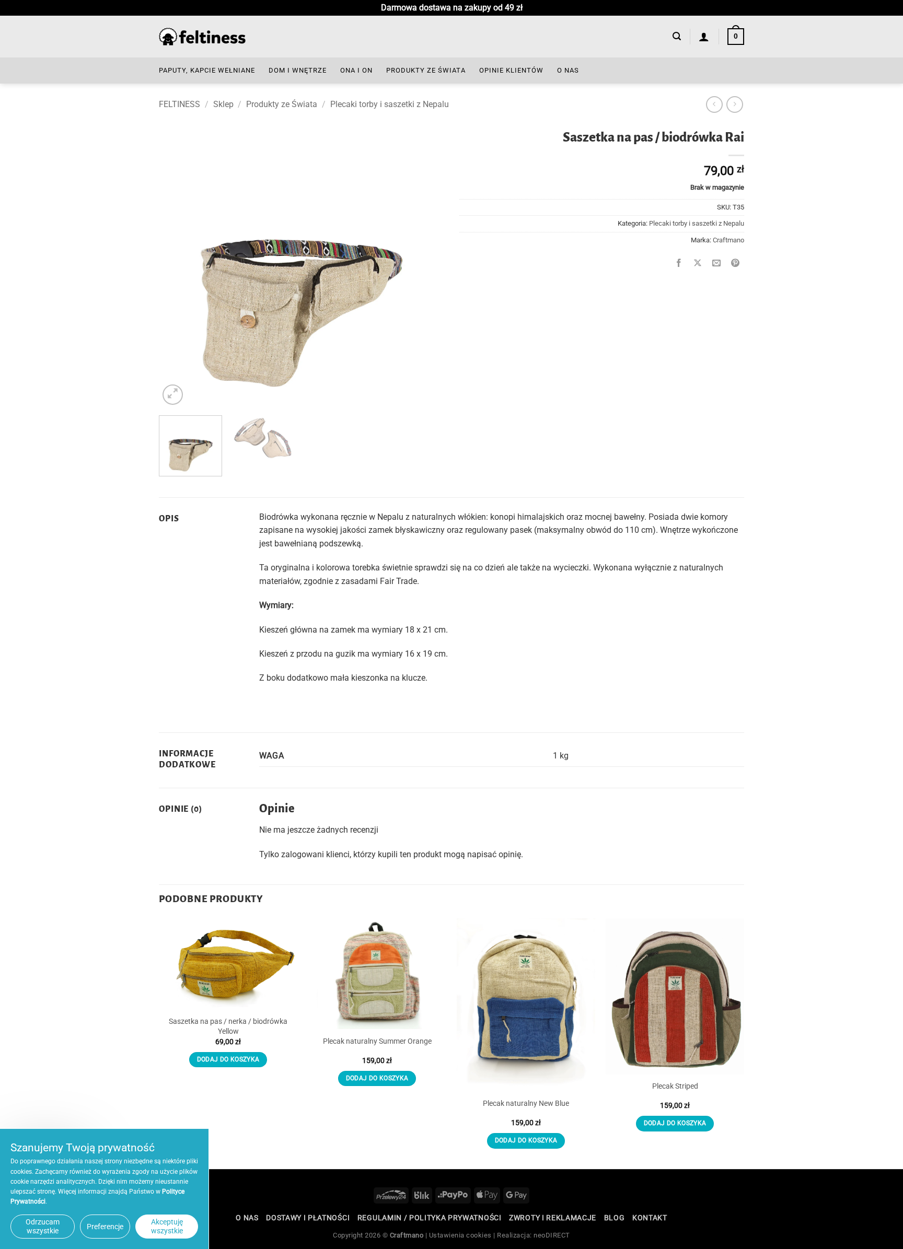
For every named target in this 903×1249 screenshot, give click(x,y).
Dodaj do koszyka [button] (228, 1059)
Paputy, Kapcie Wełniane (207, 70)
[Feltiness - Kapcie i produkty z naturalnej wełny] (202, 36)
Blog (614, 1217)
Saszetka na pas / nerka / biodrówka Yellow (228, 1026)
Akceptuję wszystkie (167, 1226)
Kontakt (649, 1217)
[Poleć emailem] (716, 263)
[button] (677, 36)
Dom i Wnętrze (298, 70)
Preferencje (105, 1226)
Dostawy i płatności (308, 1217)
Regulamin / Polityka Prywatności (429, 1217)
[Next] (424, 265)
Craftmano (728, 240)
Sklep (223, 104)
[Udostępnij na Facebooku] (679, 263)
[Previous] (177, 265)
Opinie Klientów (511, 70)
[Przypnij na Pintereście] (735, 263)
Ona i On (356, 70)
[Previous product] (734, 104)
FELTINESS (179, 104)
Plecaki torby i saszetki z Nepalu (389, 104)
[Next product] (714, 104)
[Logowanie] (704, 36)
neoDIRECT (552, 1235)
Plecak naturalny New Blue (526, 1103)
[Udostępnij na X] (698, 263)
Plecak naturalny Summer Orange (377, 1041)
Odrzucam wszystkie (43, 1226)
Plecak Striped (675, 1086)
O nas (568, 70)
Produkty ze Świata (426, 70)
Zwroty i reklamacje (552, 1217)
